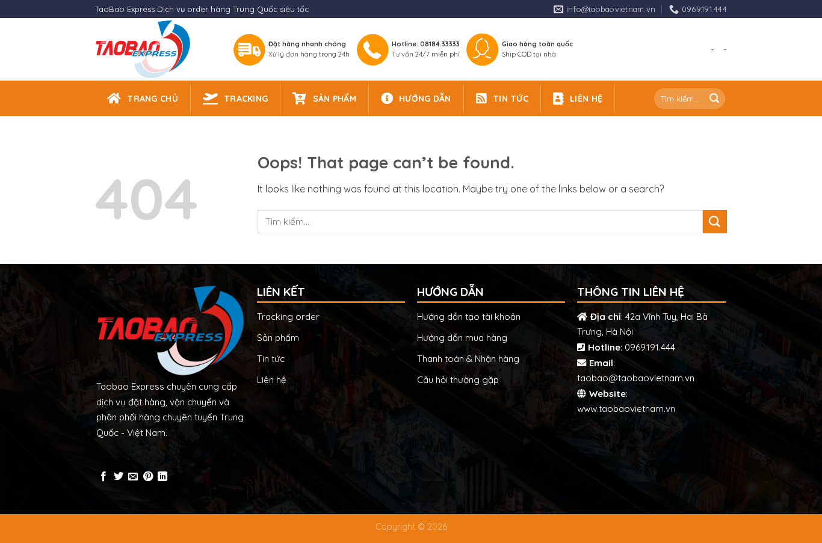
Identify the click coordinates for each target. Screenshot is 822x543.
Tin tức (271, 358)
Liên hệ (271, 379)
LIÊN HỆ (586, 98)
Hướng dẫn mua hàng (462, 337)
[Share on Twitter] (118, 476)
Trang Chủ (152, 98)
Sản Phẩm (334, 98)
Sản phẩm (278, 337)
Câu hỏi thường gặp (458, 379)
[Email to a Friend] (133, 476)
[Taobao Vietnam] (153, 49)
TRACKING (246, 98)
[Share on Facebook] (103, 476)
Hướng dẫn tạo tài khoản (469, 316)
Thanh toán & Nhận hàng (468, 358)
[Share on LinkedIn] (162, 476)
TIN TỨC (510, 98)
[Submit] (714, 98)
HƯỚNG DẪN (425, 98)
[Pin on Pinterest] (148, 476)
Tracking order (288, 316)
